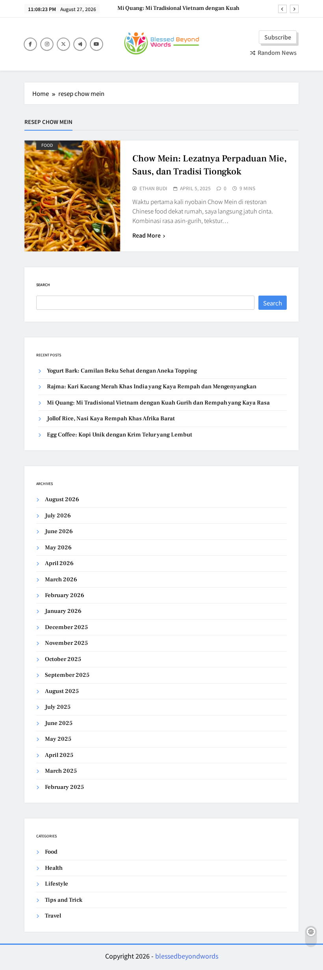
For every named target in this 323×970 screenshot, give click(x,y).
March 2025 (61, 771)
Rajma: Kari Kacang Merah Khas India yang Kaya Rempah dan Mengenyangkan (151, 386)
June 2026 (59, 531)
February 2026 (64, 595)
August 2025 (62, 691)
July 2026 (58, 515)
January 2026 (63, 611)
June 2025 (58, 723)
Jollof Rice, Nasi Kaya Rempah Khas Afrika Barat (111, 418)
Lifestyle (56, 884)
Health (54, 868)
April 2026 (59, 563)
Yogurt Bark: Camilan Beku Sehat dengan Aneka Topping (122, 371)
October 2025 (63, 659)
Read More (146, 235)
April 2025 (59, 755)
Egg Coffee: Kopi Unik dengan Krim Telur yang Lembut (119, 434)
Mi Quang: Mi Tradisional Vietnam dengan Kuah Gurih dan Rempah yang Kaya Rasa (178, 8)
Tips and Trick (63, 900)
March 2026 (61, 579)
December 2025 (66, 627)
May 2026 (58, 547)
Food (47, 145)
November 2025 (66, 643)
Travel (53, 915)
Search (43, 284)
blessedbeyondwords (186, 956)
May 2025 (58, 739)
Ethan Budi (153, 188)
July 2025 (58, 707)
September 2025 (67, 675)
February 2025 (64, 787)
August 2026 (62, 499)
